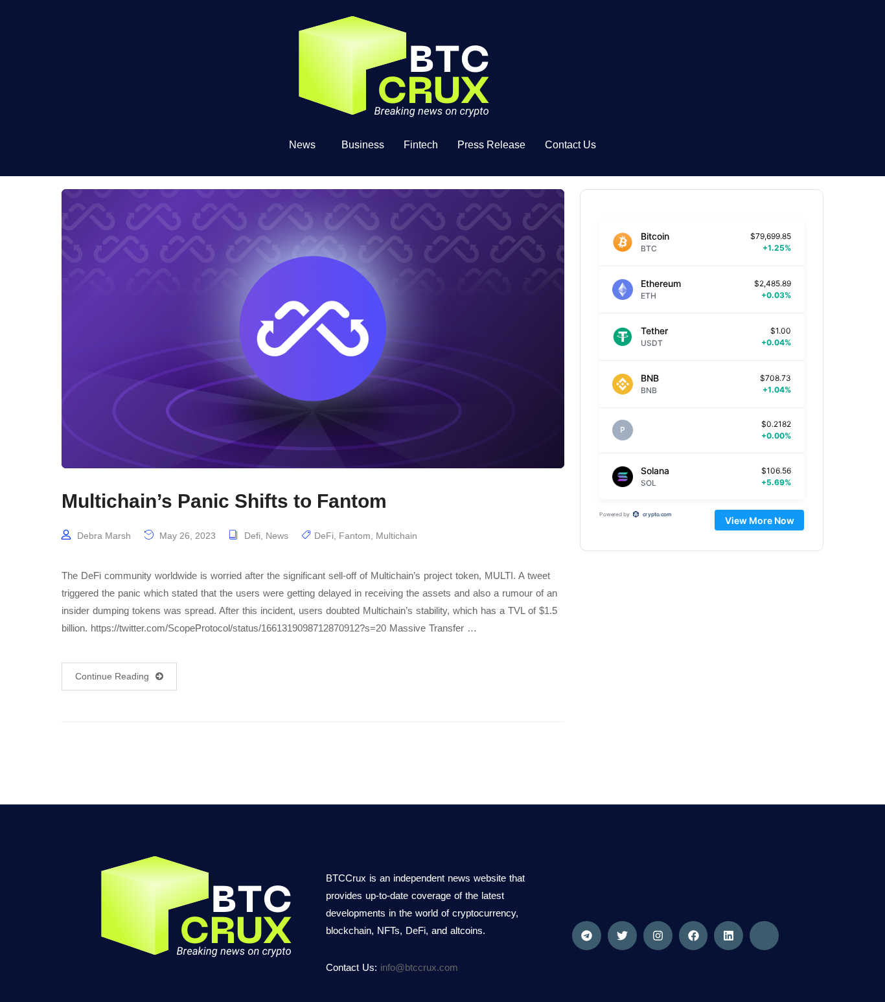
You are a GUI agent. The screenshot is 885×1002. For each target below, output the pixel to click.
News (277, 535)
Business (362, 144)
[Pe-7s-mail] (764, 935)
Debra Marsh (104, 535)
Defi (252, 535)
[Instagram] (657, 935)
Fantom (355, 535)
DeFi (324, 535)
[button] (305, 145)
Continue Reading (112, 676)
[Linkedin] (728, 935)
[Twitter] (622, 935)
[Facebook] (693, 935)
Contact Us (570, 144)
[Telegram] (586, 935)
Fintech (421, 144)
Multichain (396, 535)
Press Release (491, 144)
